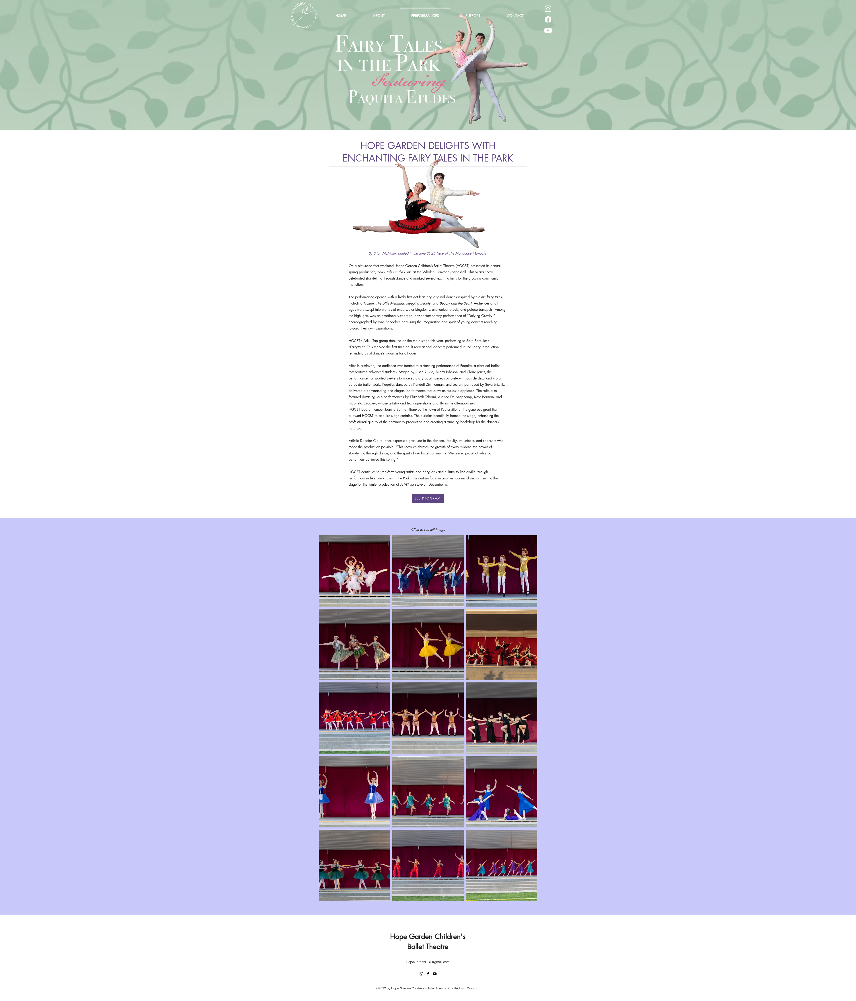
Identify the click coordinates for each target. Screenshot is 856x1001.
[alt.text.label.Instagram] (421, 974)
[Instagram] (548, 8)
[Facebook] (548, 19)
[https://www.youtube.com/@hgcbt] (548, 30)
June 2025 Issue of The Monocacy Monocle (452, 253)
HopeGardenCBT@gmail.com (428, 962)
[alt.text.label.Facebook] (428, 974)
